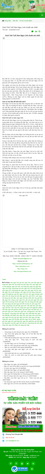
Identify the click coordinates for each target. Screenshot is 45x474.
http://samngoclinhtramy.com (22, 271)
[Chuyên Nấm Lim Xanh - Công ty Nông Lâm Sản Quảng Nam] (7, 6)
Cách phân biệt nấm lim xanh (13, 353)
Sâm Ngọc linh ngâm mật (11, 364)
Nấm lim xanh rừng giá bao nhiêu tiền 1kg (17, 345)
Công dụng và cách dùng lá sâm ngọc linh (17, 332)
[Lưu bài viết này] (40, 31)
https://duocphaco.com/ (22, 266)
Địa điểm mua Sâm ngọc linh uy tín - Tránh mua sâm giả (23, 378)
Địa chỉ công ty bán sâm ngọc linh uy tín (16, 376)
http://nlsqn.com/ (22, 269)
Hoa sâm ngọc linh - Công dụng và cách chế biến (23, 340)
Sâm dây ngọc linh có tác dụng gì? (14, 372)
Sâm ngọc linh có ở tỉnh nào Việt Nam (15, 384)
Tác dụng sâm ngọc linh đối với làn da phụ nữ (18, 382)
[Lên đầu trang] (32, 469)
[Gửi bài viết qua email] (33, 31)
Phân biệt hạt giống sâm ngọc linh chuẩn (17, 338)
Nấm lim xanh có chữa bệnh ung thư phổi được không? (23, 355)
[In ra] (36, 31)
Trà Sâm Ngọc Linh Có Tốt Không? (15, 343)
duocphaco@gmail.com (25, 258)
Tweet (4, 279)
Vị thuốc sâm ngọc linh (11, 368)
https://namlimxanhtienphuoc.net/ (22, 264)
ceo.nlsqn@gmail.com (12, 441)
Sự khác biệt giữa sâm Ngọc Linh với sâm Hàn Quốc (23, 349)
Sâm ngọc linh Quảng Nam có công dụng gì (17, 374)
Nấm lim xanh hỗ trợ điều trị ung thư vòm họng (18, 366)
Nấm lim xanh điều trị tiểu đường (14, 347)
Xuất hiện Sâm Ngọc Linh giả (13, 370)
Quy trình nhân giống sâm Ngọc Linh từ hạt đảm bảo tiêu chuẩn (22, 335)
